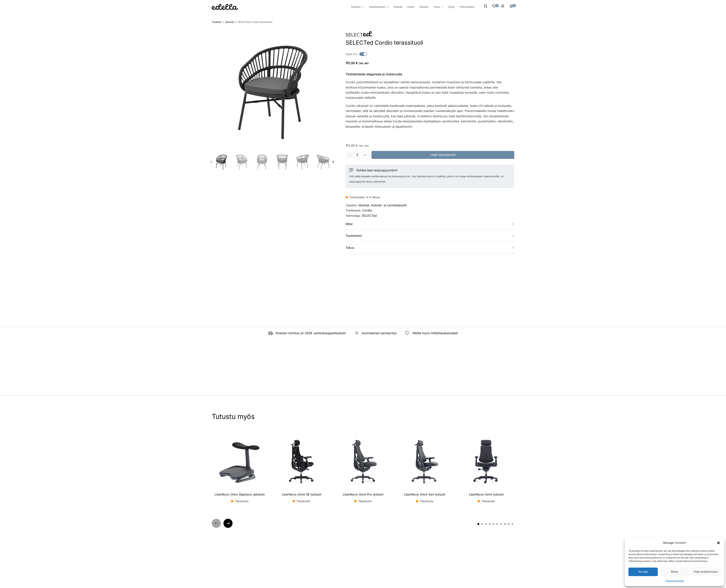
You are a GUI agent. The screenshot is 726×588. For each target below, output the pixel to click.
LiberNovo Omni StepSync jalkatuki (240, 494)
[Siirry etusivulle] (225, 7)
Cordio (367, 210)
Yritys (437, 7)
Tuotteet (356, 7)
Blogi (451, 6)
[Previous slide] (211, 162)
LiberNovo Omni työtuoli (486, 494)
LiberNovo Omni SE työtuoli (301, 494)
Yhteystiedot (466, 6)
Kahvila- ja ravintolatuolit (388, 205)
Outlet (410, 6)
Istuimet (363, 205)
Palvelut (423, 6)
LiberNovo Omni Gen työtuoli (424, 494)
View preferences (705, 571)
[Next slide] (333, 162)
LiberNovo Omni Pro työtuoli (363, 494)
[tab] (478, 524)
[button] (718, 543)
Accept (643, 571)
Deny (674, 571)
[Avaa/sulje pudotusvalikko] (363, 7)
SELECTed (369, 215)
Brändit (398, 6)
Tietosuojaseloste (674, 580)
